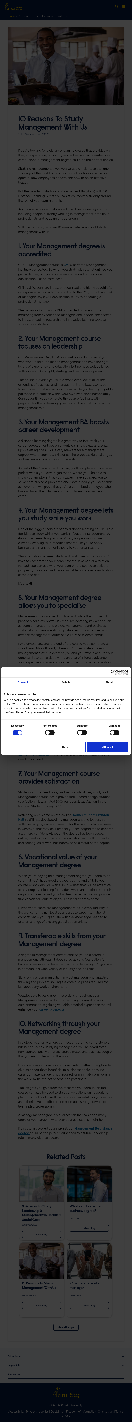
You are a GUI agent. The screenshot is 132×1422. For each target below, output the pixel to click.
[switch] (50, 732)
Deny (65, 747)
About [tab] (109, 682)
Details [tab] (66, 682)
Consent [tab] (23, 682)
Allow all (107, 747)
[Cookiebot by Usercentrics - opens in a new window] (113, 672)
